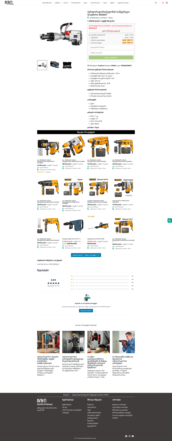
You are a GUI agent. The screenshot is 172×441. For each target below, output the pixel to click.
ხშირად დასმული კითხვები (121, 413)
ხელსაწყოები (47, 3)
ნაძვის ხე (90, 405)
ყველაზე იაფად (123, 3)
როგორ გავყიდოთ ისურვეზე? (122, 415)
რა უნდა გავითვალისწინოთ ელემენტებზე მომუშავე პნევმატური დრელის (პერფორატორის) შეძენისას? (97, 362)
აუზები (112, 3)
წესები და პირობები (119, 405)
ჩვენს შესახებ (66, 405)
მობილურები (76, 3)
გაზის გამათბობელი (94, 413)
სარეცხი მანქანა (92, 423)
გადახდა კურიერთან (97, 35)
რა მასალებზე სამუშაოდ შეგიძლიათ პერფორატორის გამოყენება (122, 359)
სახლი (66, 3)
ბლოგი (64, 407)
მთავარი (66, 395)
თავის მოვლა (95, 3)
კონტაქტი (65, 413)
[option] (40, 65)
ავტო (85, 3)
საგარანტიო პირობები (120, 407)
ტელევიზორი (91, 426)
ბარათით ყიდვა (96, 43)
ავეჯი (105, 3)
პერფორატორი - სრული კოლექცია (85, 255)
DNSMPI (115, 418)
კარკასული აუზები (93, 415)
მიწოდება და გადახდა (120, 410)
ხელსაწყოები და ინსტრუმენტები (48, 264)
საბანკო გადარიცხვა (97, 40)
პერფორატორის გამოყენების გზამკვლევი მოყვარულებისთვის (72, 358)
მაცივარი (90, 421)
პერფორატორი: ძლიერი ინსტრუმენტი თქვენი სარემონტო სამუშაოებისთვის (47, 359)
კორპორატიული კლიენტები (71, 410)
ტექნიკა (57, 3)
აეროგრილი (91, 407)
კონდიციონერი (92, 418)
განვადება (94, 37)
